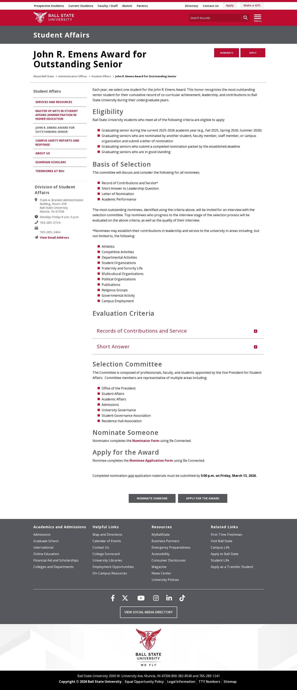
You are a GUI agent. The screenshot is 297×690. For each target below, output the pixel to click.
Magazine (159, 567)
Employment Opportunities (113, 567)
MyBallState (161, 534)
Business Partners (165, 541)
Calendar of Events (107, 541)
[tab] (178, 331)
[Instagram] (156, 598)
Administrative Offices (72, 76)
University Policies (165, 579)
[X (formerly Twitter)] (125, 598)
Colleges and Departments (53, 567)
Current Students (80, 6)
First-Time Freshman (226, 534)
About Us (42, 153)
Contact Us (211, 6)
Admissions (42, 534)
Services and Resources (53, 102)
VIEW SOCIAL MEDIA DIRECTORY (148, 612)
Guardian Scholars (50, 162)
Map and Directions (107, 534)
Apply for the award (202, 498)
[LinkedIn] (169, 598)
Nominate (226, 52)
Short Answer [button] (113, 346)
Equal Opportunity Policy (144, 681)
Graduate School (45, 541)
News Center (161, 573)
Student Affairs (61, 35)
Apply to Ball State (224, 554)
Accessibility (161, 554)
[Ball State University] (148, 648)
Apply (230, 5)
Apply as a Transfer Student (232, 567)
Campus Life (220, 547)
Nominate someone (152, 498)
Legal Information (181, 681)
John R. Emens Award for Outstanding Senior (55, 130)
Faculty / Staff (108, 6)
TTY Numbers (209, 681)
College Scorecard (106, 554)
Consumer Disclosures (169, 560)
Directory (191, 6)
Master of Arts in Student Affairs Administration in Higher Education (56, 115)
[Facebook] (113, 598)
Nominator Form (145, 440)
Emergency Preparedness (171, 547)
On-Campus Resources (110, 573)
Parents (142, 6)
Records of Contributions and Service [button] (142, 330)
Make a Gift (252, 5)
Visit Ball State (221, 541)
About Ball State (43, 76)
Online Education (46, 554)
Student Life (220, 560)
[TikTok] (182, 598)
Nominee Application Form (151, 460)
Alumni (127, 6)
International (43, 547)
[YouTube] (141, 598)
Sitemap (230, 681)
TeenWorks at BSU (49, 171)
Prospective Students (49, 6)
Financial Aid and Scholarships (56, 560)
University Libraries (107, 560)
